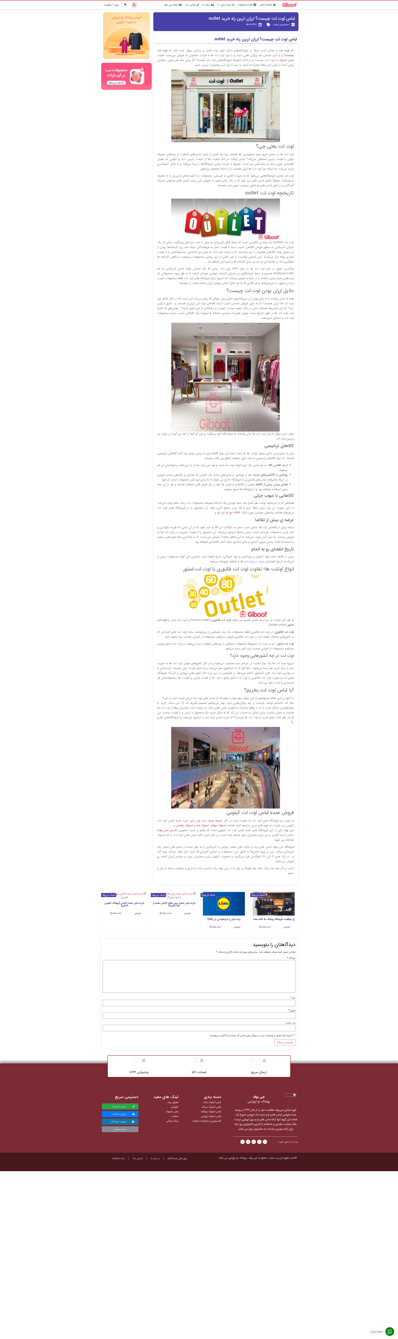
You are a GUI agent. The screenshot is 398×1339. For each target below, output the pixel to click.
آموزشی (286, 927)
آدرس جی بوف (167, 830)
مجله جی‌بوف (258, 895)
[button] (265, 927)
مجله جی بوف (171, 5)
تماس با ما (190, 5)
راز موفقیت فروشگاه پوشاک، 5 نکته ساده (273, 919)
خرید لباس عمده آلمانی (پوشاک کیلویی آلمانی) (124, 904)
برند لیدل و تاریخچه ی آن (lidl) (224, 919)
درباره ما (206, 5)
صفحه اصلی (266, 5)
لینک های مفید (166, 1097)
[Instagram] (265, 1142)
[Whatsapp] (259, 1142)
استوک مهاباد (218, 825)
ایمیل (291, 1010)
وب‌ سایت (290, 1023)
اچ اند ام (227, 512)
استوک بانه (202, 825)
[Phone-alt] (242, 1142)
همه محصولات (245, 5)
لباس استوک (286, 60)
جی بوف (289, 830)
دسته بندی (226, 5)
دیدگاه (291, 958)
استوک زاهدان (184, 825)
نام (293, 998)
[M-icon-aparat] (254, 1142)
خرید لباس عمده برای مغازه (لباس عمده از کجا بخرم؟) (174, 904)
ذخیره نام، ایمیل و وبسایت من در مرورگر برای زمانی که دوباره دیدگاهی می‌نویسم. (251, 1035)
